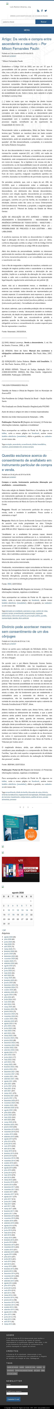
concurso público (12, 1374)
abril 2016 (7, 1235)
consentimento (26, 444)
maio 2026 (7, 944)
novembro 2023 (9, 1016)
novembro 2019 (9, 1131)
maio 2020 (7, 1117)
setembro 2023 (9, 1021)
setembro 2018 (9, 1165)
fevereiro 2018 (9, 1182)
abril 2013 (7, 1321)
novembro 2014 (9, 1276)
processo (13, 799)
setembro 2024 (9, 992)
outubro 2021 (8, 1076)
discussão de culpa (35, 792)
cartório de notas (41, 611)
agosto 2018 (8, 1168)
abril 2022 (7, 1062)
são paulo (37, 1370)
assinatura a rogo (29, 611)
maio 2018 (7, 1175)
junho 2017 (8, 1201)
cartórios (39, 1367)
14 (27, 910)
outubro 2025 (8, 961)
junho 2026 (8, 942)
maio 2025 (7, 973)
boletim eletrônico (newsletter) (14, 436)
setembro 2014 (9, 1281)
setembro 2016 (9, 1223)
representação (7, 618)
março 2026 (8, 949)
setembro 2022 (9, 1050)
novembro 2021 (9, 1074)
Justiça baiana (25, 797)
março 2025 (8, 978)
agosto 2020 (8, 1110)
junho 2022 (8, 1057)
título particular (24, 618)
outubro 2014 (8, 1278)
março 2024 (8, 1007)
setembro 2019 (9, 1136)
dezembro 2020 (9, 1100)
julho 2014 (7, 1285)
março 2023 (8, 1035)
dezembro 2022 (9, 1042)
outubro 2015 (8, 1249)
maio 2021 (7, 1088)
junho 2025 (8, 970)
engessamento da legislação (28, 795)
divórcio (45, 792)
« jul (4, 929)
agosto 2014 (8, 1283)
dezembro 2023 (9, 1014)
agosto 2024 (8, 995)
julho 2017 (7, 1199)
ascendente (17, 444)
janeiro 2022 (8, 1069)
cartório (22, 1367)
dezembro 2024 (9, 985)
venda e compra (28, 447)
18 (13, 914)
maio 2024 (7, 1002)
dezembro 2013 (9, 1302)
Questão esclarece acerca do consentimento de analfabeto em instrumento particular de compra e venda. (27, 462)
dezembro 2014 (9, 1273)
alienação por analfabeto (14, 611)
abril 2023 (7, 1033)
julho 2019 (7, 1141)
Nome (8, 1384)
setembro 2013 (9, 1309)
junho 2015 (8, 1259)
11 (13, 910)
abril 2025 (7, 975)
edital (42, 1370)
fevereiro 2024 (9, 1009)
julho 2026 (7, 939)
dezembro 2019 (9, 1129)
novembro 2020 (9, 1103)
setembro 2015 (9, 1252)
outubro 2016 (8, 1220)
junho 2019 (8, 1143)
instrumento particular (19, 616)
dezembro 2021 (9, 1071)
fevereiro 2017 (9, 1211)
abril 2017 (7, 1206)
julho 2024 (7, 997)
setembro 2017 (9, 1194)
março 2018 (8, 1180)
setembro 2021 (9, 1079)
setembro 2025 (9, 963)
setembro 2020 (9, 1107)
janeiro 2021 (8, 1098)
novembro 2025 (9, 958)
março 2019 (8, 1151)
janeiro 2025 (8, 982)
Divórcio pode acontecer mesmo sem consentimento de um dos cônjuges (26, 631)
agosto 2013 (8, 1312)
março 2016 (8, 1237)
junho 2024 (8, 999)
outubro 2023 (8, 1019)
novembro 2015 (9, 1247)
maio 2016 (7, 1232)
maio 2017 (7, 1204)
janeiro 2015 (8, 1271)
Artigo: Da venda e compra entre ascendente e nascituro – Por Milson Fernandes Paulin (26, 43)
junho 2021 (8, 1086)
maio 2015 (7, 1261)
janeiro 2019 (8, 1156)
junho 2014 (8, 1288)
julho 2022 (7, 1055)
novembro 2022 (9, 1045)
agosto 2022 (8, 1052)
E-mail (13, 1391)
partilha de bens (36, 797)
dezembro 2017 (9, 1187)
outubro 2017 (8, 1192)
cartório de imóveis (12, 1367)
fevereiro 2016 (9, 1240)
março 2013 (8, 1324)
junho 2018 (8, 1172)
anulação (9, 444)
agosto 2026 (8, 937)
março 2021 (8, 1093)
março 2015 (8, 1266)
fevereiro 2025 (9, 980)
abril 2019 (7, 1148)
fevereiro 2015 (9, 1269)
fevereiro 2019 (9, 1153)
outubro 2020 (8, 1105)
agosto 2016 (8, 1225)
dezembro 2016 (9, 1216)
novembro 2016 (9, 1218)
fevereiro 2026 (9, 951)
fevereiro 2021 (9, 1095)
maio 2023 (7, 1030)
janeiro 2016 (8, 1242)
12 (18, 910)
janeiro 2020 (8, 1127)
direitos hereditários (39, 444)
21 (27, 914)
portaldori (13, 56)
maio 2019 (7, 1146)
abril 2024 (7, 1004)
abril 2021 (7, 1091)
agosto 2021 (8, 1081)
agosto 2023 (8, 1023)
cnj (44, 1367)
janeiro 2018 (8, 1184)
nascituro (5, 447)
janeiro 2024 (8, 1011)
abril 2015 (7, 1264)
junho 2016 (8, 1230)
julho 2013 (7, 1314)
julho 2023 (7, 1026)
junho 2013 (8, 1317)
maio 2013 (7, 1319)
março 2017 (8, 1208)
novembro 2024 (9, 987)
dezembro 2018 (9, 1158)
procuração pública (33, 616)
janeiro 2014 (8, 1300)
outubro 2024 (8, 990)
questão (44, 616)
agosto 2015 (8, 1254)
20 (22, 914)
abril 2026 (7, 946)
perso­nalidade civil (15, 447)
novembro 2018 (9, 1160)
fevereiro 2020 (9, 1124)
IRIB (9, 584)
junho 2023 (8, 1028)
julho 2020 (7, 1112)
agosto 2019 (8, 1139)
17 (9, 914)
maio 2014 (7, 1290)
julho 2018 (7, 1170)
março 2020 (8, 1122)
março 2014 (8, 1295)
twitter (4, 433)
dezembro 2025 (9, 956)
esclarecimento (29, 613)
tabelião (15, 618)
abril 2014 (7, 1293)
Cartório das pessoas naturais (24, 1370)
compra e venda (7, 613)
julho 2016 (7, 1228)
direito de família (22, 792)
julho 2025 (7, 968)
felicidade (42, 795)
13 (22, 910)
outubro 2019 (8, 1134)
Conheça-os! (34, 1358)
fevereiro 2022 (9, 1067)
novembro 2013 (9, 1305)
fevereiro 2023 (9, 1038)
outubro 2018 (8, 1163)
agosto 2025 (8, 966)
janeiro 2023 (8, 1040)
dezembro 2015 (9, 1244)
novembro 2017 (9, 1189)
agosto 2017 (8, 1196)
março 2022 (8, 1064)
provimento (10, 1370)
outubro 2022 (8, 1047)
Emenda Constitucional (10, 795)
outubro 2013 (8, 1307)
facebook (35, 433)
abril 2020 (7, 1119)
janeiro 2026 (8, 954)
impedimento (15, 797)
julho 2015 (7, 1257)
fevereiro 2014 (9, 1297)
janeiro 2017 (8, 1213)
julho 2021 (7, 1083)
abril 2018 (7, 1177)
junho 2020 (8, 1115)
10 (9, 910)
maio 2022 (7, 1059)
